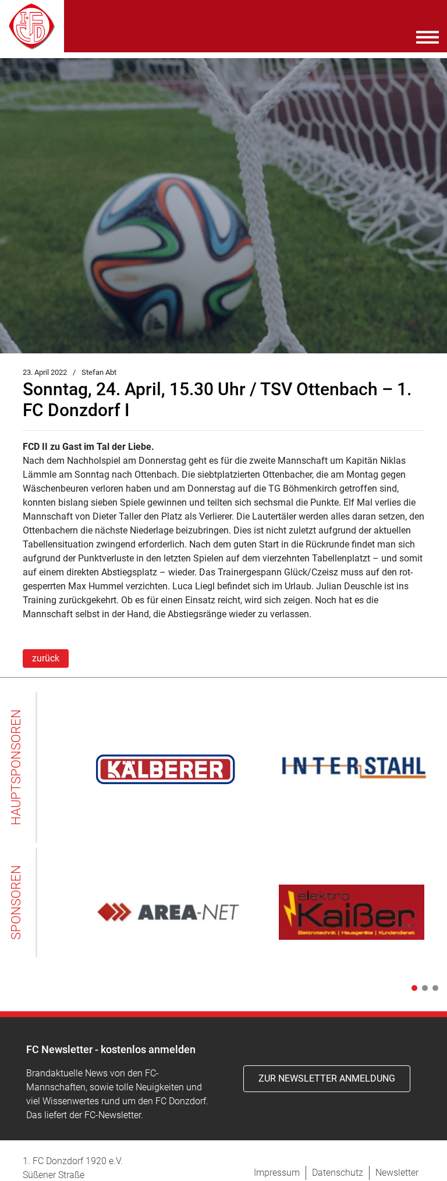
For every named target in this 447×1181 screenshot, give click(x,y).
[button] (412, 988)
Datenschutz (337, 1172)
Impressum (277, 1172)
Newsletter (396, 1172)
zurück (45, 658)
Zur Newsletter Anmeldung (326, 1078)
